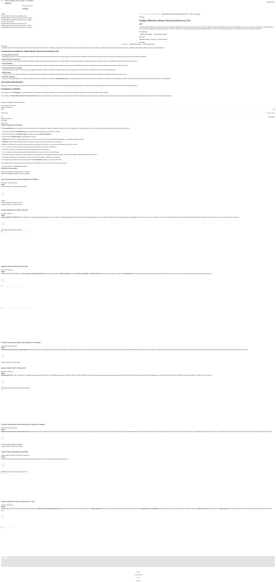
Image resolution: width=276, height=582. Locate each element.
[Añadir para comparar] (3, 176)
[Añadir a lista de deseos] (3, 191)
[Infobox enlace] (17, 2)
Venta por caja (270, 2)
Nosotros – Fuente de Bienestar (10, 538)
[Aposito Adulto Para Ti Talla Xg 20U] (10, 362)
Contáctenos (5, 533)
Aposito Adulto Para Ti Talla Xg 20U (13, 368)
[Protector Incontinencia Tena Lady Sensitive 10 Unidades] (12, 296)
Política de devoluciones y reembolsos (12, 540)
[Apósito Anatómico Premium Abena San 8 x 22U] (14, 471)
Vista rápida (3, 198)
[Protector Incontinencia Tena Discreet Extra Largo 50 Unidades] (15, 387)
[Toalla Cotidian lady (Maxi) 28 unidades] (11, 444)
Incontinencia (9, 213)
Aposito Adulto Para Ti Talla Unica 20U (14, 210)
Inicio (140, 14)
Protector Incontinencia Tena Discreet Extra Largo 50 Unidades (23, 424)
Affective (13, 105)
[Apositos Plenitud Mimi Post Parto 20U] (11, 229)
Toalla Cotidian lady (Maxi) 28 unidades (14, 452)
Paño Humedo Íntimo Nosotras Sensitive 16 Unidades (19, 179)
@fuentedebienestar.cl (19, 102)
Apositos (148, 39)
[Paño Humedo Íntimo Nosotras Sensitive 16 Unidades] (15, 171)
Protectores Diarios (155, 14)
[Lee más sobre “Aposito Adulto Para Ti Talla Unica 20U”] (3, 223)
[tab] (124, 44)
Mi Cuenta (5, 535)
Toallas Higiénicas (5, 455)
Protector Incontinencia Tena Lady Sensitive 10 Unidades (21, 342)
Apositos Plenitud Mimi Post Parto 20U (14, 266)
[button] (3, 194)
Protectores (146, 14)
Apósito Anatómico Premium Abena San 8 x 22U (18, 501)
